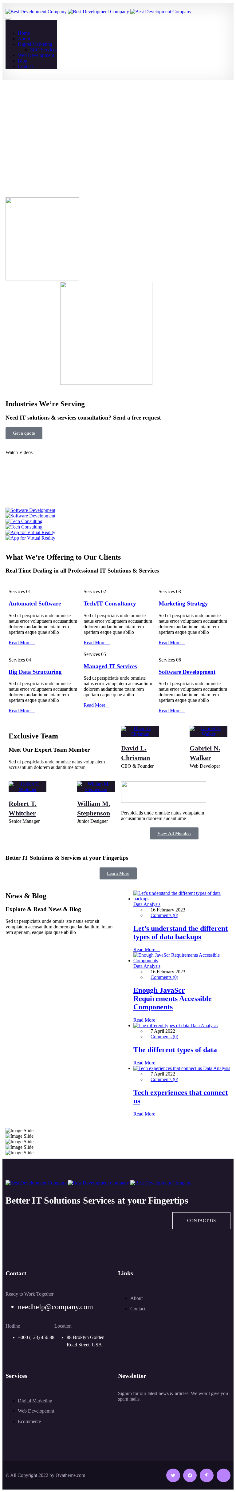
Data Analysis (146, 904)
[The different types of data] (162, 1025)
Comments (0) (164, 915)
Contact (25, 66)
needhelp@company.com (55, 1307)
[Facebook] (190, 1475)
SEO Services (43, 49)
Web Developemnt (36, 1411)
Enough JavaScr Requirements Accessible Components (172, 998)
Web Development (36, 55)
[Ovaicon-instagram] (223, 1475)
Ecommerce (29, 1421)
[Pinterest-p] (207, 1475)
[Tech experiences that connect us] (168, 1068)
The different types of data (175, 1050)
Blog (22, 60)
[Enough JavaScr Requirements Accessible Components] (181, 960)
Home (24, 33)
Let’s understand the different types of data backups (180, 932)
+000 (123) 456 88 (36, 1337)
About (24, 38)
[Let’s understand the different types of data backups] (181, 898)
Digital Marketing (35, 44)
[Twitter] (173, 1475)
